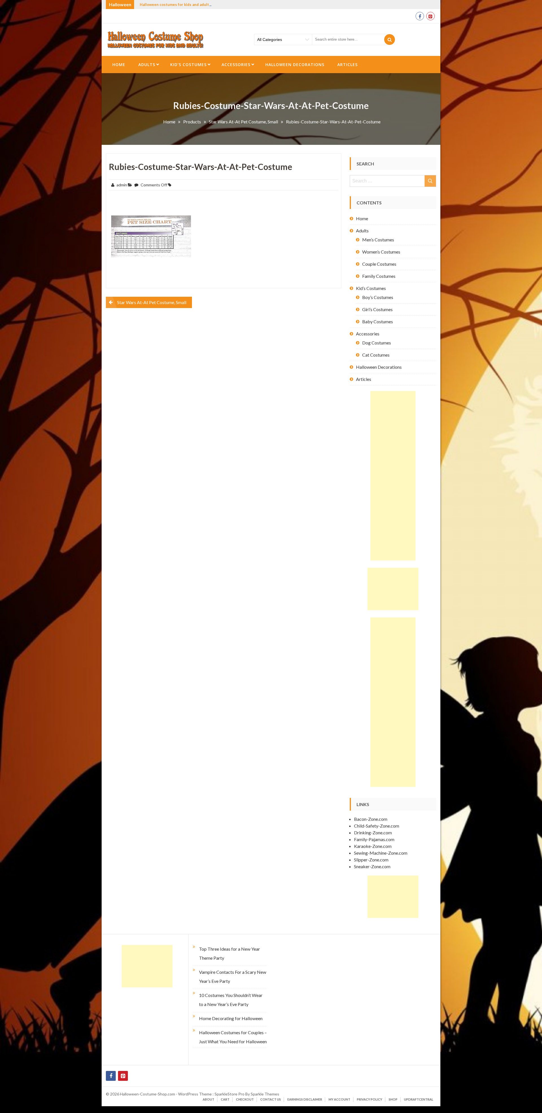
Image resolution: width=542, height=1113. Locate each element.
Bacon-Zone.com (370, 819)
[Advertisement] (393, 475)
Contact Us (270, 1099)
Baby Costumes (377, 321)
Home (118, 64)
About (208, 1099)
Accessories (236, 64)
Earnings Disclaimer (304, 1099)
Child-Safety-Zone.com (376, 825)
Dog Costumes (376, 342)
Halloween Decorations (294, 64)
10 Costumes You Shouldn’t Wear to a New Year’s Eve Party (231, 999)
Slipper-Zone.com (371, 859)
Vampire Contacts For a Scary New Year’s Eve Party (232, 976)
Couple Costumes (379, 264)
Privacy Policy (369, 1099)
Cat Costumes (376, 354)
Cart (225, 1099)
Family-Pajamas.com (374, 839)
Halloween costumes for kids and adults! (176, 4)
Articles (347, 64)
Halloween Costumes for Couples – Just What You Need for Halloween (233, 1037)
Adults (146, 64)
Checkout (245, 1099)
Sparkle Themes (265, 1094)
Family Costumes (378, 276)
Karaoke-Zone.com (373, 846)
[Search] (389, 39)
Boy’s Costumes (377, 297)
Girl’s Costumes (377, 309)
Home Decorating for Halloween (231, 1018)
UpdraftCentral (418, 1099)
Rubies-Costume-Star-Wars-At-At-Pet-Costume (200, 167)
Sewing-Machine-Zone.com (380, 853)
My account (339, 1099)
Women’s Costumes (381, 251)
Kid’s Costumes (188, 64)
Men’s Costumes (378, 239)
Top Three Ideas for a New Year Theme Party (229, 953)
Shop (393, 1099)
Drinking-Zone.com (373, 832)
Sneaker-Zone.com (372, 866)
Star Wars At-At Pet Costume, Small (151, 302)
